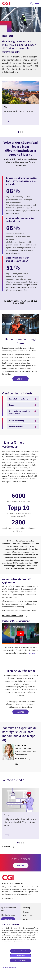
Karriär (25, 919)
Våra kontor (27, 915)
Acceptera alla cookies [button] (20, 951)
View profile (20, 758)
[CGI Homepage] (6, 3)
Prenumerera (8, 920)
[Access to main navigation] (37, 3)
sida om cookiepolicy (10, 967)
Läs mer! (20, 711)
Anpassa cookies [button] (20, 955)
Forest (11, 405)
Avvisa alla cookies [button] (20, 960)
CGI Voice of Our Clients (12, 615)
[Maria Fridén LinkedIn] (17, 764)
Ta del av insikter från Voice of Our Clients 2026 (20, 301)
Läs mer (20, 378)
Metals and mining (16, 420)
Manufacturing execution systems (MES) (19, 412)
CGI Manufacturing (17, 626)
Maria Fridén (20, 745)
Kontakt (20, 865)
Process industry (16, 426)
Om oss (26, 912)
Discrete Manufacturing (18, 399)
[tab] (18, 132)
